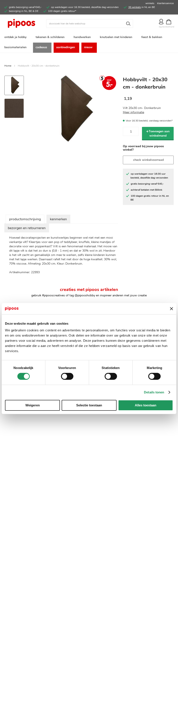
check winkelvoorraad (148, 160)
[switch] (67, 376)
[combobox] (89, 23)
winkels (149, 3)
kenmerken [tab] (58, 219)
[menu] (89, 42)
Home (7, 65)
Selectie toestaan (89, 405)
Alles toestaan (145, 405)
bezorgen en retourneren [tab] (27, 228)
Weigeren (32, 405)
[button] (14, 106)
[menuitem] (16, 37)
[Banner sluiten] (171, 308)
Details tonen (154, 392)
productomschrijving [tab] (25, 219)
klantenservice (165, 3)
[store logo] (25, 23)
